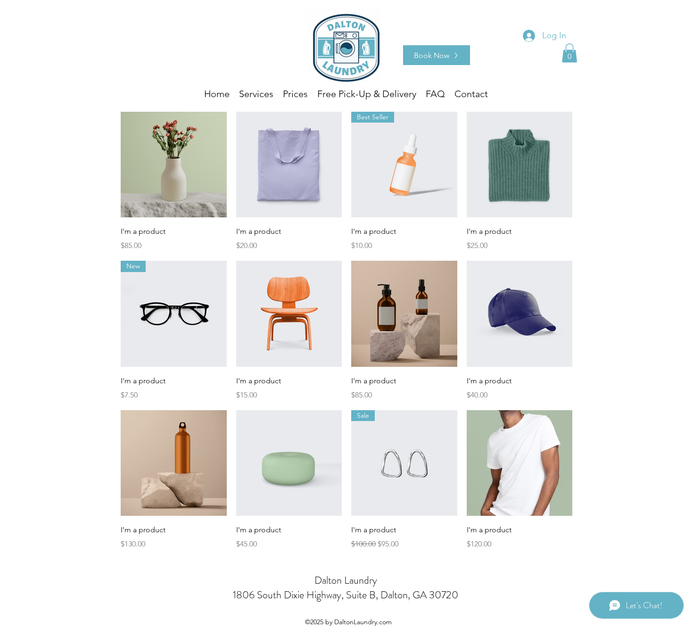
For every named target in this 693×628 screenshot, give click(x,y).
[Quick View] (174, 165)
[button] (569, 53)
